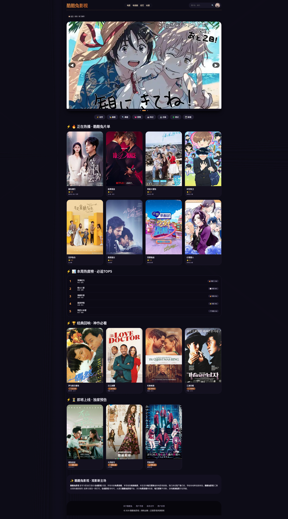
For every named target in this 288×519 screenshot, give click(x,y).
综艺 (142, 5)
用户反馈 (161, 506)
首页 (72, 16)
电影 (128, 5)
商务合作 (150, 506)
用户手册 (139, 506)
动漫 (148, 5)
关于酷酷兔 (127, 506)
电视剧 (135, 5)
